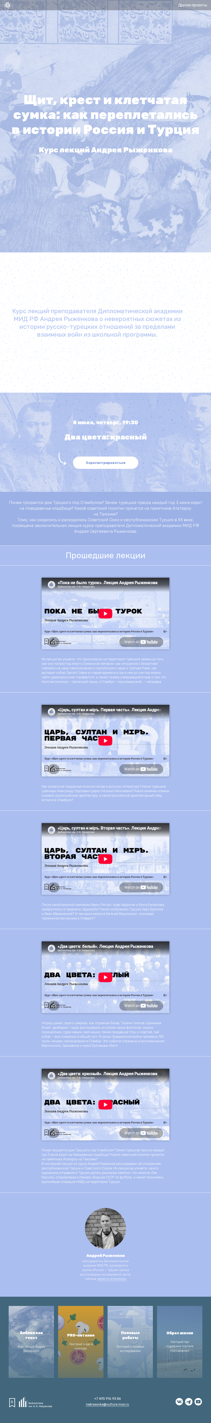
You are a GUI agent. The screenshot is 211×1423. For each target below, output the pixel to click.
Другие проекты (192, 5)
